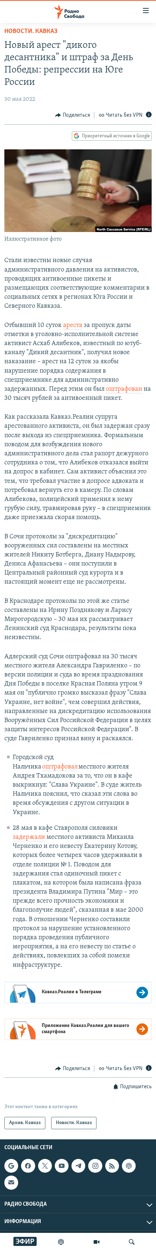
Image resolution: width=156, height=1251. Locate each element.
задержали (29, 837)
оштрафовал (60, 767)
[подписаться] (11, 1183)
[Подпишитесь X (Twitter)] (45, 1166)
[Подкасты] (129, 1166)
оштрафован (124, 389)
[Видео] (96, 1242)
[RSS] (112, 1166)
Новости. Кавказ (30, 31)
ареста (72, 325)
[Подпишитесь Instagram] (95, 1166)
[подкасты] (61, 1242)
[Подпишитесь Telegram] (78, 1166)
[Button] (72, 115)
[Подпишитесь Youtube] (62, 1166)
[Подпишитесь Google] (11, 1166)
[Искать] (132, 1242)
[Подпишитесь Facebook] (28, 1166)
